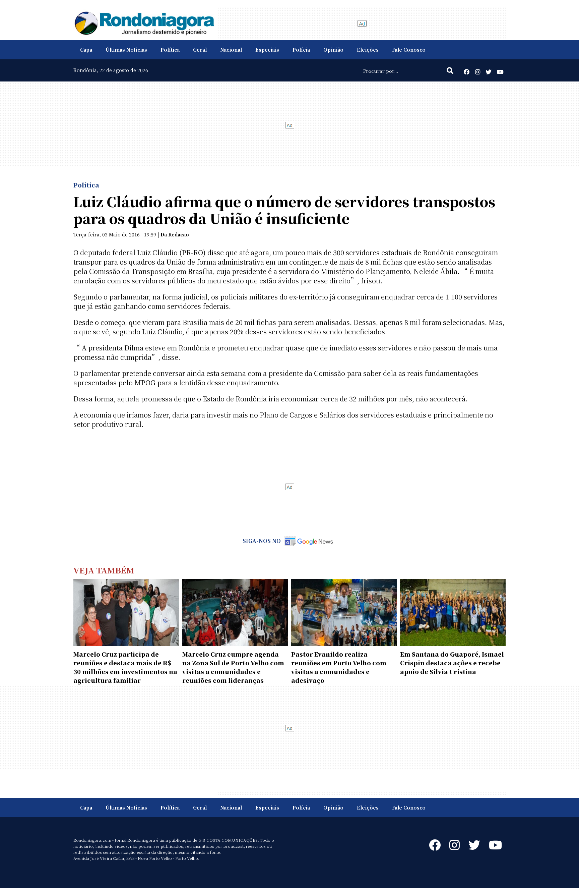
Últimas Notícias (126, 49)
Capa (86, 49)
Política (170, 49)
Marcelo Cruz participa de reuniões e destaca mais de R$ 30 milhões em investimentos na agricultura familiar (125, 667)
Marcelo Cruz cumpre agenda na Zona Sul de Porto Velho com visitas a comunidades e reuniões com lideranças (233, 667)
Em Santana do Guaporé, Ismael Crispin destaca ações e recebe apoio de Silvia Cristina (452, 663)
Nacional (231, 49)
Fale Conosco (409, 49)
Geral (200, 49)
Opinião (333, 49)
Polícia (301, 49)
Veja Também (103, 570)
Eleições (368, 49)
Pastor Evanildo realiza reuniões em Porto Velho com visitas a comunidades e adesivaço (338, 667)
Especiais (267, 49)
